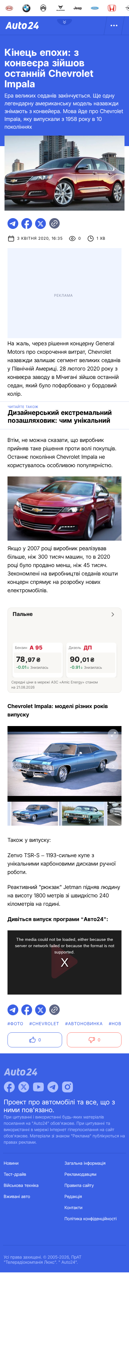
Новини (11, 1163)
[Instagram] (67, 1087)
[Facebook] (9, 1087)
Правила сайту (79, 1185)
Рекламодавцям (80, 1174)
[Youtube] (38, 1087)
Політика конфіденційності (90, 1218)
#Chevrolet (44, 1023)
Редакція (73, 1196)
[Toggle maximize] (113, 734)
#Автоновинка (84, 1023)
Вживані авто (17, 1196)
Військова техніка (21, 1185)
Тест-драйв (15, 1174)
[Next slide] (113, 766)
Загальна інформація (85, 1163)
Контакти (73, 1207)
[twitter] (40, 223)
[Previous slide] (15, 766)
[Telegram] (52, 1087)
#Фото (15, 1023)
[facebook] (26, 223)
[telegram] (13, 223)
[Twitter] (23, 1087)
